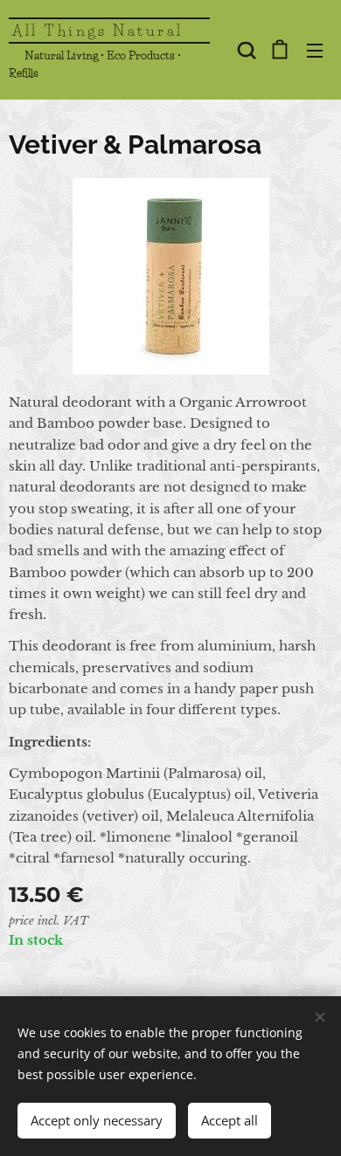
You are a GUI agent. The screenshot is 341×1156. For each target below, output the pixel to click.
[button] (244, 50)
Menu (314, 49)
